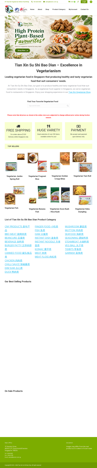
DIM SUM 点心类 (14, 268)
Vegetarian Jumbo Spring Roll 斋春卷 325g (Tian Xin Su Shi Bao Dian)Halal (59, 376)
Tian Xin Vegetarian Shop (79, 92)
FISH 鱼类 (40, 230)
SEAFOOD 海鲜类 (74, 234)
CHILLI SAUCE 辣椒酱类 (17, 264)
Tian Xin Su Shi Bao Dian (24, 465)
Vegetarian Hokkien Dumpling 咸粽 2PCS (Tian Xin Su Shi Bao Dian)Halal (13, 308)
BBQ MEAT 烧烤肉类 (16, 234)
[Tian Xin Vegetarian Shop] (48, 37)
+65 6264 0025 (37, 1)
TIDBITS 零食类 (73, 249)
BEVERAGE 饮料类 (14, 241)
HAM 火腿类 (41, 234)
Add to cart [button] (11, 316)
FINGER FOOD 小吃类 (46, 226)
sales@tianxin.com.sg (51, 1)
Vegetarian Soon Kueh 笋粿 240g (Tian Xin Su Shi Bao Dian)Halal (82, 342)
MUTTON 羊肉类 (74, 230)
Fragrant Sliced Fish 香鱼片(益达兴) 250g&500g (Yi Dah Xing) (36, 376)
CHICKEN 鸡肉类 (13, 260)
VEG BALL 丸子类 (74, 245)
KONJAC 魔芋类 (43, 249)
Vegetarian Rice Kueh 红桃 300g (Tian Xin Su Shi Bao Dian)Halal (14, 376)
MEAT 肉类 (41, 252)
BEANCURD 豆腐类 (15, 237)
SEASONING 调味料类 (76, 237)
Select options (56, 350)
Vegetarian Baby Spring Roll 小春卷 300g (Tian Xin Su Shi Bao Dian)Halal (82, 308)
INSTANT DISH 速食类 (46, 237)
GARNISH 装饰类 (74, 252)
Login (84, 2)
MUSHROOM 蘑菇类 (76, 226)
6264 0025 (10, 453)
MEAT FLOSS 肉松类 (45, 256)
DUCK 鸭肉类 (12, 271)
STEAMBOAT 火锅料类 (77, 241)
